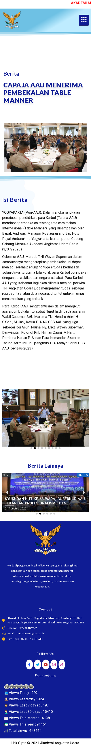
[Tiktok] (62, 664)
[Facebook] (29, 664)
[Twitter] (37, 664)
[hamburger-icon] (84, 20)
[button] (7, 407)
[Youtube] (45, 664)
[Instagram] (53, 664)
